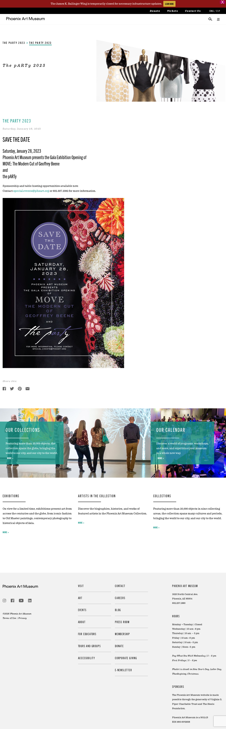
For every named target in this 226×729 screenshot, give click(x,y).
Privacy (22, 618)
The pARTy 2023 (14, 42)
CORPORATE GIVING (126, 658)
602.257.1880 (178, 603)
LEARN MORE (169, 3)
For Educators (87, 634)
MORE (9, 458)
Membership (122, 634)
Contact (120, 586)
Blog (118, 610)
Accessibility (86, 658)
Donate (155, 11)
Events (82, 610)
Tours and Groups (89, 646)
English (211, 11)
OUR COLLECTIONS (23, 429)
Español (218, 11)
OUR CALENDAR (170, 429)
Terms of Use (9, 618)
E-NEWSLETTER (123, 670)
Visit (81, 586)
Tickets (172, 11)
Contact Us (193, 11)
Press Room (122, 622)
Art (80, 598)
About (82, 622)
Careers (120, 598)
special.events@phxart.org (31, 191)
